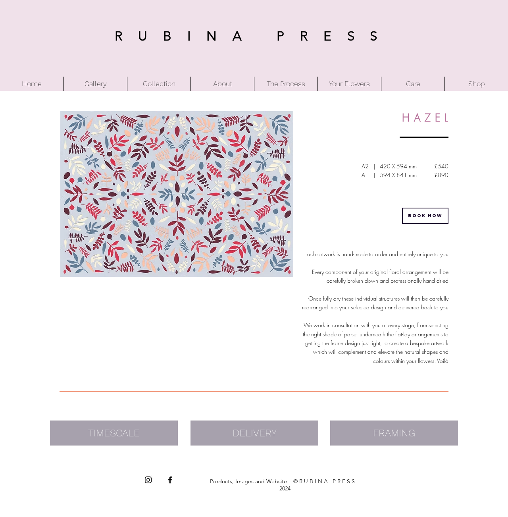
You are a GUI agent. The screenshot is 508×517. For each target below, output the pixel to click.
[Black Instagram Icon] (148, 479)
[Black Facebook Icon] (170, 479)
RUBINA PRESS (254, 36)
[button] (177, 194)
